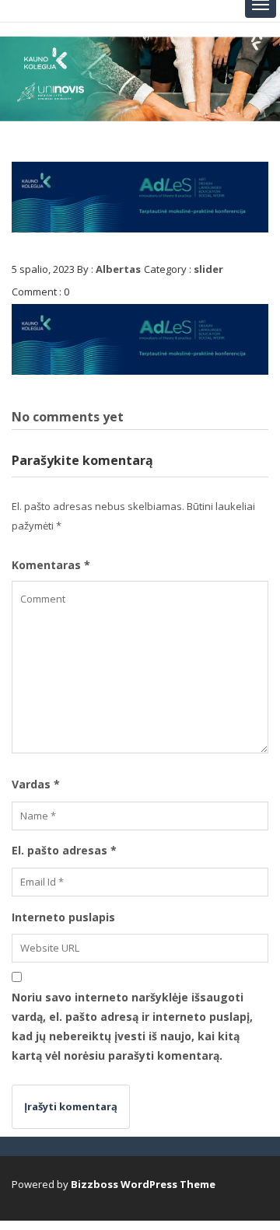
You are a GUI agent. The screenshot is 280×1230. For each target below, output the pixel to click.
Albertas (118, 269)
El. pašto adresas (64, 850)
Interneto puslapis (63, 917)
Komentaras (51, 564)
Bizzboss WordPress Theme (143, 1184)
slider (208, 269)
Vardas (36, 784)
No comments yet (68, 416)
